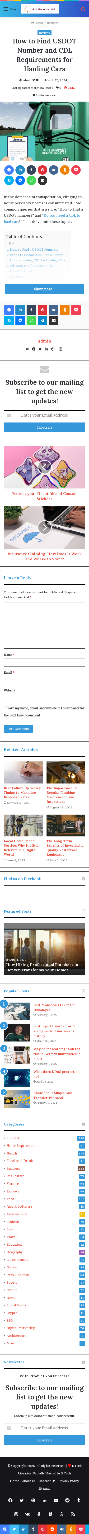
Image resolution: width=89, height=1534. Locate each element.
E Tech (66, 1473)
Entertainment (18, 1260)
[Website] (28, 349)
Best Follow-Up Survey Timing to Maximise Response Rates (22, 792)
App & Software (20, 1206)
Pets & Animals (18, 1275)
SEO (10, 1320)
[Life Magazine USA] (40, 9)
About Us (29, 1481)
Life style (14, 1138)
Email (9, 672)
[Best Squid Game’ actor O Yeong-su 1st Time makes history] (17, 1032)
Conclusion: (19, 276)
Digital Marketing (21, 1328)
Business (13, 1168)
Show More (43, 289)
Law (10, 1229)
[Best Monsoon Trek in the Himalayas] (17, 1011)
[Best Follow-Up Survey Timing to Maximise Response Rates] (23, 772)
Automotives (17, 1214)
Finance (13, 1184)
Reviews (52, 23)
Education (14, 1244)
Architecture (16, 1335)
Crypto (12, 1313)
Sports (12, 1282)
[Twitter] (41, 349)
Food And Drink (20, 1161)
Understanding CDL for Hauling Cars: (38, 260)
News (11, 1297)
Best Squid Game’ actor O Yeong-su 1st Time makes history (54, 1031)
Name (9, 655)
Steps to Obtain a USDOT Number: (37, 255)
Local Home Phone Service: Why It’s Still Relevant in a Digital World (21, 848)
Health (12, 1153)
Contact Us (47, 1481)
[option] (44, 949)
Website (9, 690)
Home (39, 23)
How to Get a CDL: (24, 271)
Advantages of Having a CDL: (32, 265)
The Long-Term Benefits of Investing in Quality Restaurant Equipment (65, 848)
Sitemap (44, 1488)
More (11, 1343)
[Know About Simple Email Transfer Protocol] (17, 1099)
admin (27, 80)
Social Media (16, 1305)
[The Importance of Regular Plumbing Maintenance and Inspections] (66, 772)
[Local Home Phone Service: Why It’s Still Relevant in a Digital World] (23, 825)
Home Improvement (23, 1146)
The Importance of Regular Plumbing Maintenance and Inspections (62, 795)
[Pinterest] (54, 349)
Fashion (13, 1222)
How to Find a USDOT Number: (34, 249)
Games (12, 1267)
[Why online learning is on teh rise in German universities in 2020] (17, 1055)
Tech (10, 1199)
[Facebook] (35, 349)
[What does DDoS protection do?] (17, 1078)
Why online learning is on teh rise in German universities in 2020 (56, 1054)
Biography (15, 1252)
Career (12, 1290)
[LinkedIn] (48, 349)
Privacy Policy (68, 1481)
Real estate (15, 1176)
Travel (12, 1237)
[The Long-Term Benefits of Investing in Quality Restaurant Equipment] (66, 825)
